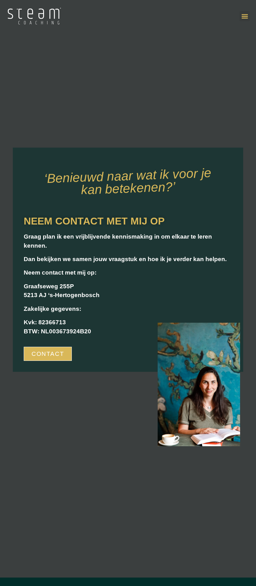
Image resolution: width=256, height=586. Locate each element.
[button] (244, 16)
